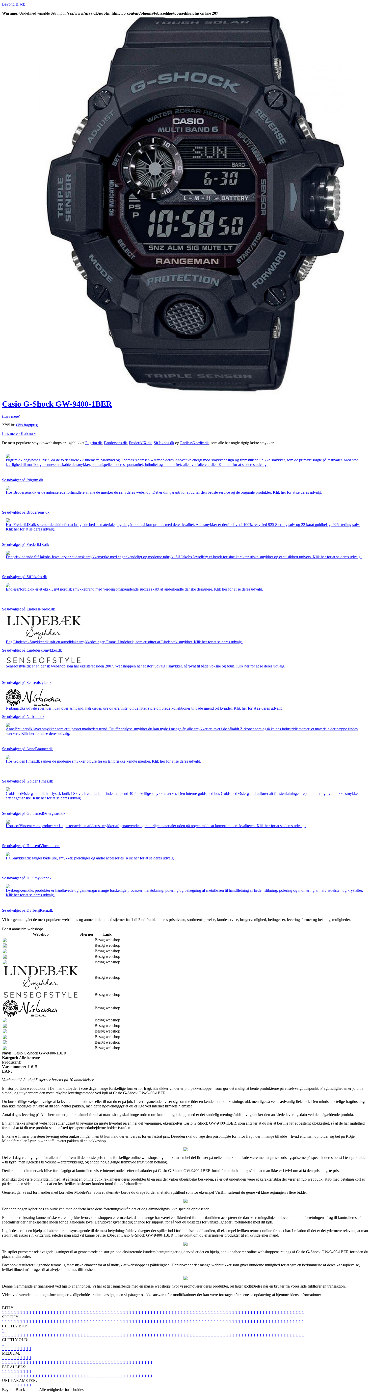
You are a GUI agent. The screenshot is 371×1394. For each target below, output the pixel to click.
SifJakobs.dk (164, 443)
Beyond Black (13, 4)
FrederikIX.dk (140, 443)
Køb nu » (28, 433)
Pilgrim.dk (93, 443)
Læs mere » (11, 433)
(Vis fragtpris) (27, 425)
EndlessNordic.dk (194, 443)
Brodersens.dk (115, 443)
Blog (32, 1389)
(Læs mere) (11, 416)
